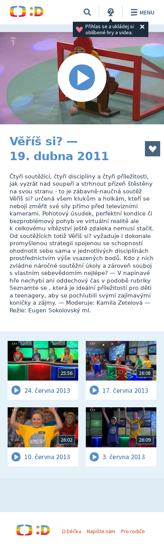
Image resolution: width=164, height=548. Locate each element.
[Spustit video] (82, 78)
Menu (147, 12)
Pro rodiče (133, 531)
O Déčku (71, 531)
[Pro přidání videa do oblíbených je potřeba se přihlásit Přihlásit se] (152, 148)
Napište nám (101, 531)
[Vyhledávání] (87, 12)
